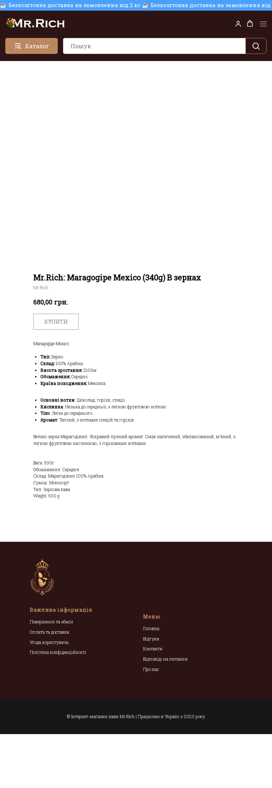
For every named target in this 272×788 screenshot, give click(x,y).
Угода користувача (49, 642)
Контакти (153, 648)
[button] (238, 23)
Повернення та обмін (51, 621)
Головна (151, 628)
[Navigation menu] (263, 24)
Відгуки (151, 638)
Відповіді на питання (165, 659)
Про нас (151, 669)
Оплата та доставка (49, 632)
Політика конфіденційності (58, 652)
